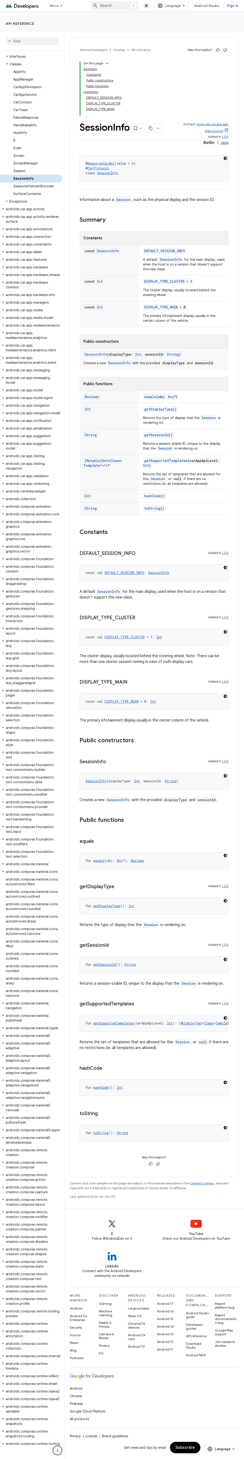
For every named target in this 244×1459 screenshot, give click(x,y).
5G (101, 1353)
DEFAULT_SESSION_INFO (164, 251)
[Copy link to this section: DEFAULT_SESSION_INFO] (140, 554)
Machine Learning (105, 1313)
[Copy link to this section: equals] (98, 842)
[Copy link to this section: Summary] (110, 220)
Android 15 (165, 1319)
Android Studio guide (197, 1315)
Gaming (105, 1303)
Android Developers (93, 50)
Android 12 (165, 1342)
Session (123, 199)
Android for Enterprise (78, 1318)
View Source (214, 131)
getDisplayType (158, 409)
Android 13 (165, 1334)
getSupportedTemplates (166, 460)
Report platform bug (224, 1305)
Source (75, 1335)
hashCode (152, 496)
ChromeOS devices (136, 1325)
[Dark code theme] (225, 158)
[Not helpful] (225, 50)
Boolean (92, 396)
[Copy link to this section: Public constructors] (138, 741)
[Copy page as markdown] (150, 128)
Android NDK (196, 1355)
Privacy (104, 1345)
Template (91, 465)
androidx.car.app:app (213, 124)
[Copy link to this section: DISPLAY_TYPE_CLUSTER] (140, 618)
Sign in (232, 6)
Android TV (136, 1346)
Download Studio (193, 1345)
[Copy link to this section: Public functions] (128, 820)
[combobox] (114, 5)
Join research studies (225, 1344)
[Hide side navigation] (57, 1450)
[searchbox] (32, 41)
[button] (31, 56)
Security (76, 1327)
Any (171, 396)
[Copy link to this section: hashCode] (107, 1068)
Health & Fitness (105, 1325)
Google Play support (224, 1332)
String (173, 354)
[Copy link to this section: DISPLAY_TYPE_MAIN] (132, 682)
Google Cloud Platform (87, 1411)
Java (224, 142)
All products (79, 1419)
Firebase (76, 1404)
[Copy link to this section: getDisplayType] (119, 887)
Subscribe (185, 1447)
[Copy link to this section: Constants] (112, 532)
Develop (119, 50)
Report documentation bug (226, 1319)
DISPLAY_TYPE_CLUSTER (164, 281)
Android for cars (137, 1337)
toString (152, 508)
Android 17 (165, 1303)
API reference (20, 23)
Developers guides (194, 1326)
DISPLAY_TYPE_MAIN (161, 307)
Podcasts (76, 1358)
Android (76, 1308)
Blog (73, 1350)
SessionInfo (107, 173)
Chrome (76, 1396)
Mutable (93, 460)
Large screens (138, 1308)
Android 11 (165, 1349)
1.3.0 (225, 137)
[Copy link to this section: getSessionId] (113, 945)
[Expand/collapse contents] (107, 63)
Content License (202, 1183)
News (74, 1343)
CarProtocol (98, 168)
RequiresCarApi (101, 163)
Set (105, 460)
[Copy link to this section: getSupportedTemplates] (139, 1004)
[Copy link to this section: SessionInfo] (111, 762)
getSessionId (156, 435)
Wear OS (135, 1316)
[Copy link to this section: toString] (102, 1114)
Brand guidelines (115, 1436)
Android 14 (165, 1326)
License (91, 1436)
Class (115, 460)
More (54, 6)
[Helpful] (217, 50)
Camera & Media (106, 1336)
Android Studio (206, 6)
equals (150, 396)
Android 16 (165, 1311)
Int (100, 281)
